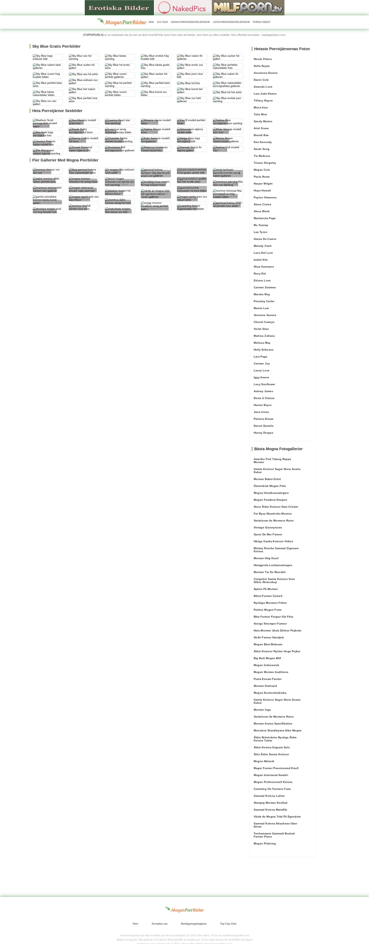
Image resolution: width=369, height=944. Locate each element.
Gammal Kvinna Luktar (269, 795)
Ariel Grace (261, 128)
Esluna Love (262, 280)
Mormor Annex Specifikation (273, 723)
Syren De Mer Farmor (268, 534)
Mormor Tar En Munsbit (270, 572)
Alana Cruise (262, 204)
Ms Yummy (261, 225)
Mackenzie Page (265, 218)
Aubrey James (263, 391)
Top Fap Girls (228, 923)
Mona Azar (261, 107)
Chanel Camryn (264, 322)
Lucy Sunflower (264, 384)
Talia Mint (260, 114)
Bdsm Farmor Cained (268, 595)
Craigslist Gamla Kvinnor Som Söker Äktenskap (274, 580)
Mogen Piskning (265, 843)
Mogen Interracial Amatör (271, 775)
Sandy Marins (263, 121)
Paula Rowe (262, 176)
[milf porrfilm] (248, 7)
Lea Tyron (260, 232)
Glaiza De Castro (265, 238)
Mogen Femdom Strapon (270, 499)
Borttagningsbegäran (194, 923)
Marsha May (262, 294)
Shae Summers (264, 266)
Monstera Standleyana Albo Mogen (278, 730)
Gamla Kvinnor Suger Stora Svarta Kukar (277, 470)
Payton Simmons (265, 197)
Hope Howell (262, 190)
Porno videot (261, 22)
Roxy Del (260, 273)
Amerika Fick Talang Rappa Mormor (272, 460)
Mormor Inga (262, 709)
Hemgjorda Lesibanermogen (273, 565)
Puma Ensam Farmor (268, 678)
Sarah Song (262, 149)
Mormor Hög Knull (266, 558)
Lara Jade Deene (265, 93)
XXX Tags (162, 22)
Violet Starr (261, 328)
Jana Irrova (261, 411)
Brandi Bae (261, 135)
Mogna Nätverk (264, 761)
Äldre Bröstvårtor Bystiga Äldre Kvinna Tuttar (275, 739)
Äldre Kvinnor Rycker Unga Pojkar (277, 651)
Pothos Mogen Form (268, 609)
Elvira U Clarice (264, 398)
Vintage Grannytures (268, 527)
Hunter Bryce (263, 405)
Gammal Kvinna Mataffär (270, 809)
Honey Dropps (263, 432)
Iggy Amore (261, 377)
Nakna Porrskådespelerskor (190, 22)
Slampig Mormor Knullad (271, 802)
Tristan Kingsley (265, 162)
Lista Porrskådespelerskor (231, 22)
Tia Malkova (262, 155)
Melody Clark (263, 245)
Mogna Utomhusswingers (271, 492)
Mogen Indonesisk (266, 665)
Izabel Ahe (261, 259)
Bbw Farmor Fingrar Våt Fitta (273, 616)
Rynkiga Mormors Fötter (270, 602)
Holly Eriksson (264, 349)
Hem (151, 22)
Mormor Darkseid (265, 685)
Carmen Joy (262, 363)
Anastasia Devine (266, 72)
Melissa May (262, 342)
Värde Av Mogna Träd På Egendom (277, 816)
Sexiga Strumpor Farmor (270, 623)
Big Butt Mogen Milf (267, 658)
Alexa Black (262, 211)
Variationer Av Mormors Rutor (274, 520)
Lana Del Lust (263, 252)
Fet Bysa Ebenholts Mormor (273, 513)
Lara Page (260, 356)
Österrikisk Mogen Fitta (270, 485)
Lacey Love (262, 370)
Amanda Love (263, 86)
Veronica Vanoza (265, 315)
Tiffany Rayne (263, 100)
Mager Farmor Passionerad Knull (276, 768)
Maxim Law (261, 308)
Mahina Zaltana (264, 335)
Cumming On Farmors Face (272, 788)
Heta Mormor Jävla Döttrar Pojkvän (278, 630)
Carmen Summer (265, 287)
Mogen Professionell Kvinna (273, 781)
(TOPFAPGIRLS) (93, 34)
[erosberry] (122, 22)
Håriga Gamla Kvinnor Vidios (273, 541)
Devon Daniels (264, 425)
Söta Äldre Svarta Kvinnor (271, 754)
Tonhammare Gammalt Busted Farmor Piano (274, 835)
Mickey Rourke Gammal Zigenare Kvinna (276, 550)
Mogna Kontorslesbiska (270, 692)
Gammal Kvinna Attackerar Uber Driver (275, 825)
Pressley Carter (264, 301)
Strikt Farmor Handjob (269, 637)
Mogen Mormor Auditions (271, 672)
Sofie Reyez (262, 65)
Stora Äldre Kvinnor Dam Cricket (276, 506)
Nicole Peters (263, 59)
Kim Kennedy (263, 142)
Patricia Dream (263, 418)
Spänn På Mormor (266, 589)
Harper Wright (263, 183)
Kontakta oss (160, 923)
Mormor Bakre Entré (267, 479)
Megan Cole (262, 169)
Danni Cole (261, 79)
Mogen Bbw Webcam (268, 644)
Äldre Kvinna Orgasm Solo (272, 747)
